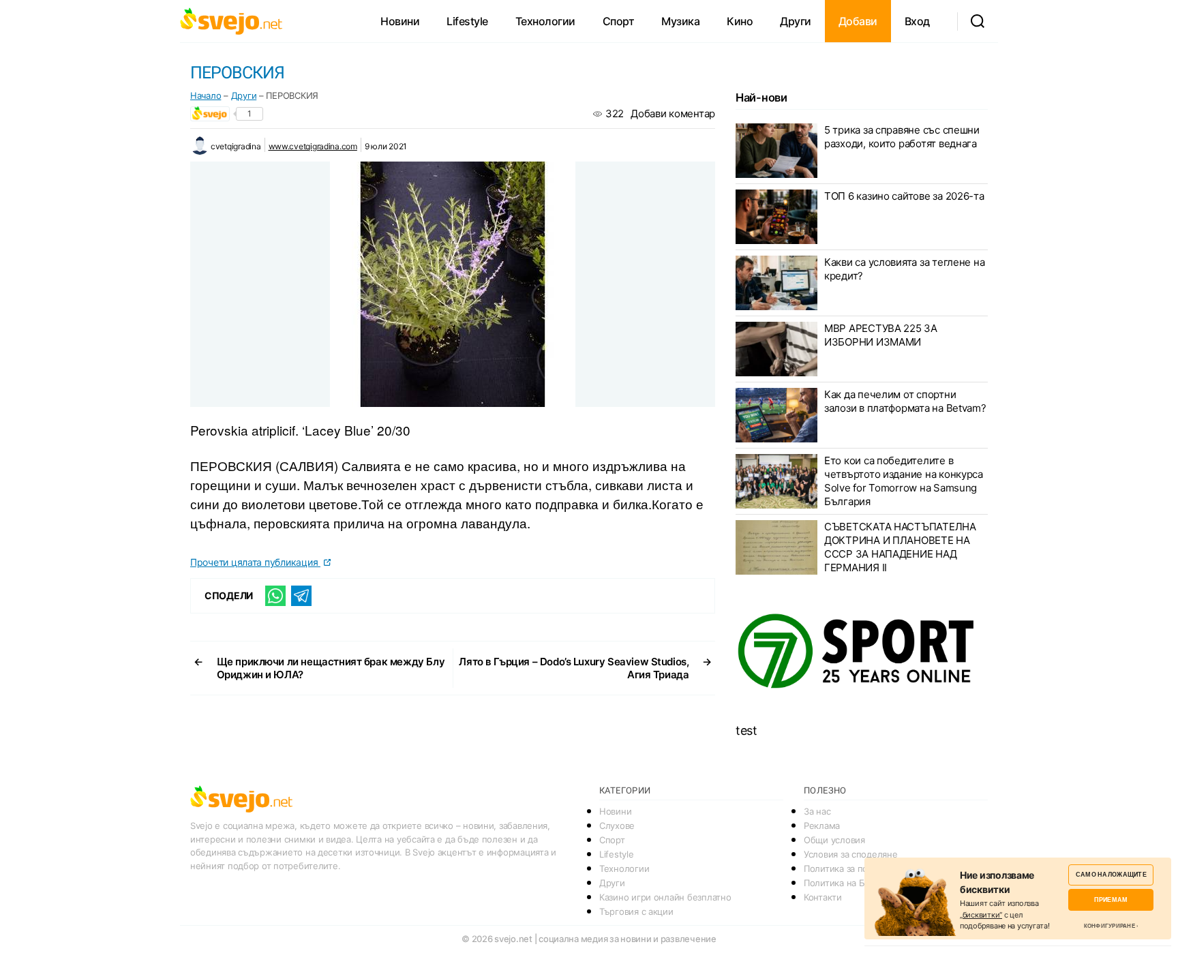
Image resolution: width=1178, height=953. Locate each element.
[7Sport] (862, 651)
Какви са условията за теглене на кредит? (904, 269)
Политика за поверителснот (863, 868)
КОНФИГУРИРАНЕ (1109, 925)
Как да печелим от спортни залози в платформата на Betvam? (905, 401)
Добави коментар (673, 113)
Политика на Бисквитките (858, 882)
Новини (399, 21)
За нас (817, 811)
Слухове (617, 825)
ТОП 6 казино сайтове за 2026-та (904, 196)
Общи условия (834, 839)
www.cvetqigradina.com (313, 146)
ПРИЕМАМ (1111, 899)
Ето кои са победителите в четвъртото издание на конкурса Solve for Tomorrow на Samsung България (903, 481)
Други (795, 21)
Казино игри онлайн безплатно (665, 897)
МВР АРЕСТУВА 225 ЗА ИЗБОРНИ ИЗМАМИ (880, 335)
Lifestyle (467, 21)
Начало (205, 95)
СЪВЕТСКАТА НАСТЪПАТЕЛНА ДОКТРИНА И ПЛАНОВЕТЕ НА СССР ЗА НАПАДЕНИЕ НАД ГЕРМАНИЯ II (900, 547)
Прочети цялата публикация (255, 562)
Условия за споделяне (851, 854)
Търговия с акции (636, 911)
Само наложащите (1111, 874)
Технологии (545, 21)
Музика (680, 21)
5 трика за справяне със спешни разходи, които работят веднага (902, 136)
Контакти (823, 897)
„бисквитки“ (981, 915)
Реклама (822, 825)
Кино (740, 21)
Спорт (619, 21)
